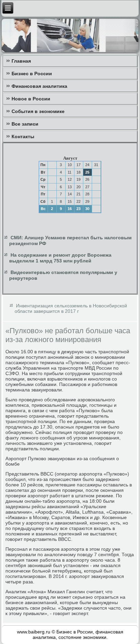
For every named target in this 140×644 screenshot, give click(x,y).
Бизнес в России (32, 73)
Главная (21, 61)
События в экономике (38, 111)
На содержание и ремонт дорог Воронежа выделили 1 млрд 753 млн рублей (60, 258)
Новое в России (31, 98)
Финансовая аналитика (39, 86)
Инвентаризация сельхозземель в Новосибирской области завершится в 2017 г (71, 308)
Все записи (25, 124)
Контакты (23, 136)
